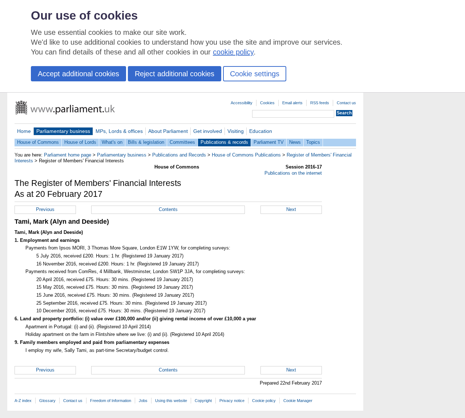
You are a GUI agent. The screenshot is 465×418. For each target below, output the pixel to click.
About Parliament (168, 131)
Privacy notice (231, 400)
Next (291, 209)
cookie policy (233, 52)
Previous (45, 209)
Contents (168, 209)
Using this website (171, 400)
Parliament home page (67, 155)
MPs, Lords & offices (119, 131)
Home (24, 131)
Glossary (47, 400)
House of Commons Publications (246, 155)
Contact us (346, 103)
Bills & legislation (146, 142)
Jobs (143, 400)
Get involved (207, 131)
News (295, 142)
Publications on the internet (293, 173)
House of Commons (38, 142)
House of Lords (80, 142)
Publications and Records (179, 155)
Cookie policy (264, 400)
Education (260, 131)
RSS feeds (319, 103)
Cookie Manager (297, 400)
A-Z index (23, 400)
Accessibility (241, 103)
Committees (182, 142)
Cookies (267, 103)
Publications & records (224, 142)
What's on (112, 142)
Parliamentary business (63, 131)
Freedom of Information (110, 400)
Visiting (235, 131)
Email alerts (292, 103)
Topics (313, 142)
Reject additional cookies (174, 74)
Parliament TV (269, 142)
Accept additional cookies (78, 74)
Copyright (203, 400)
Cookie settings (254, 74)
